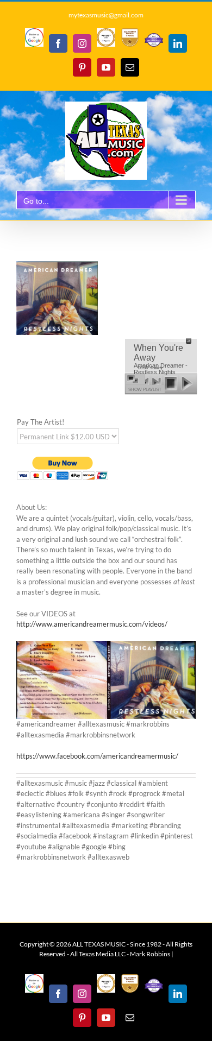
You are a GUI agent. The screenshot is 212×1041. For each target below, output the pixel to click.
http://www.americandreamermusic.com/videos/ (91, 624)
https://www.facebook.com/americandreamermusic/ (97, 756)
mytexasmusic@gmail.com (106, 15)
